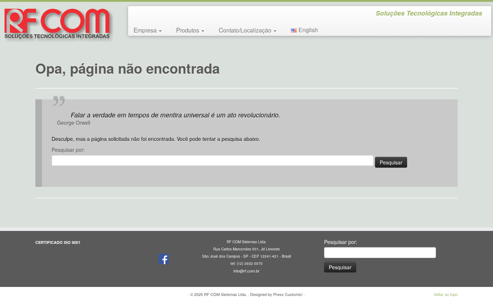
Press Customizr (288, 294)
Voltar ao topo (446, 294)
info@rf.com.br (246, 271)
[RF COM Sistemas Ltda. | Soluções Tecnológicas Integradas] (57, 24)
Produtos (188, 29)
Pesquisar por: (68, 149)
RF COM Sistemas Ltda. (225, 294)
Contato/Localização (246, 29)
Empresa (146, 29)
